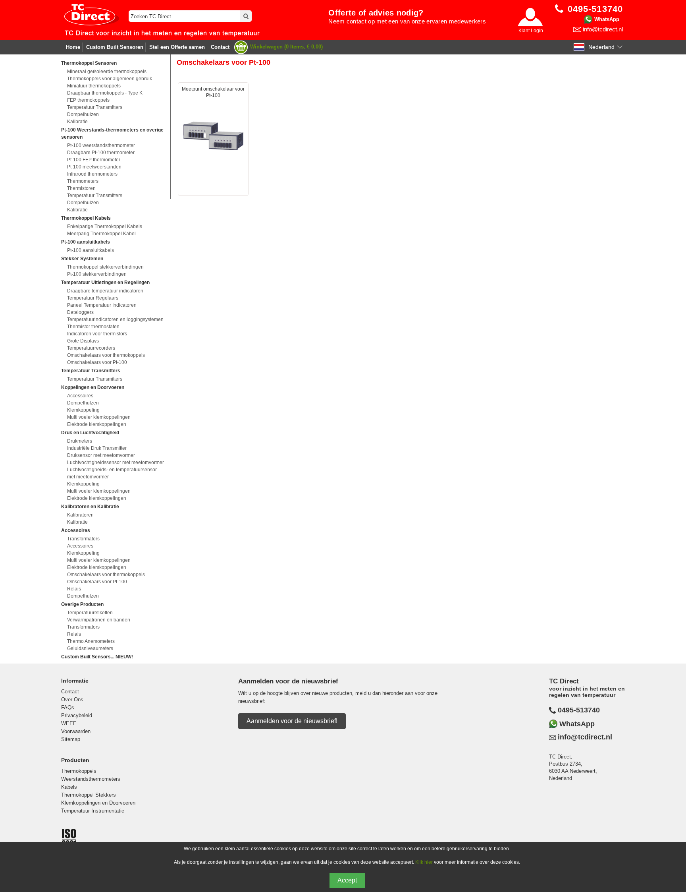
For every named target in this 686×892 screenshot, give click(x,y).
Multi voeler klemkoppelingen (99, 417)
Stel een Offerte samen (177, 47)
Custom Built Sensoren (114, 47)
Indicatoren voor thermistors (97, 334)
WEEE (69, 723)
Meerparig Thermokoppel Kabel (101, 233)
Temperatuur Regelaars (92, 298)
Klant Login (530, 30)
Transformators (83, 539)
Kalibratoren (80, 515)
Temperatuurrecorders (91, 348)
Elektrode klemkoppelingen (96, 424)
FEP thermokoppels (88, 100)
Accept (347, 880)
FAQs (67, 707)
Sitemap (70, 739)
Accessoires (80, 396)
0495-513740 (579, 710)
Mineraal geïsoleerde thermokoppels (106, 71)
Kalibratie (77, 121)
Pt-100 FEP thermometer (93, 160)
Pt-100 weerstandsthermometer (101, 145)
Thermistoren (81, 188)
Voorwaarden (76, 731)
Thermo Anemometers (91, 641)
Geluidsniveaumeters (90, 648)
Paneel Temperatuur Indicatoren (102, 305)
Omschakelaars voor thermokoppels (106, 355)
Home (73, 47)
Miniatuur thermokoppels (94, 86)
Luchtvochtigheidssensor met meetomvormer (115, 462)
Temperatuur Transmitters (94, 107)
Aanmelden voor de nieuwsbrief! (292, 721)
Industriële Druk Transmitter (97, 448)
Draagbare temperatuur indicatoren (105, 291)
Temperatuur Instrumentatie (92, 811)
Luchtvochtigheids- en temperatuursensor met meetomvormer (112, 473)
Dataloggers (80, 312)
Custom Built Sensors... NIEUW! (97, 657)
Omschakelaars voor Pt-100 (97, 362)
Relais (74, 589)
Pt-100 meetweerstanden (94, 167)
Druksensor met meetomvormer (101, 455)
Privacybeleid (76, 715)
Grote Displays (83, 341)
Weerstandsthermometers (90, 779)
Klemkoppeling (83, 410)
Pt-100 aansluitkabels (90, 250)
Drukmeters (79, 441)
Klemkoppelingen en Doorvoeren (98, 803)
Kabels (69, 787)
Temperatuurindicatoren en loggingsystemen (115, 319)
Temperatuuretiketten (90, 612)
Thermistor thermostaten (93, 326)
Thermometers (82, 181)
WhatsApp (606, 19)
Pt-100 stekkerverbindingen (97, 274)
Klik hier (424, 862)
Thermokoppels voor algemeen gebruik (109, 78)
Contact (220, 47)
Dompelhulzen (83, 114)
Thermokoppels (78, 771)
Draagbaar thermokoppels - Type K (105, 93)
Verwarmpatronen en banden (98, 620)
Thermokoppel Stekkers (88, 795)
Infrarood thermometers (92, 174)
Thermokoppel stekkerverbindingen (105, 267)
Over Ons (72, 699)
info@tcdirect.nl (603, 29)
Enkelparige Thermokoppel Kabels (104, 226)
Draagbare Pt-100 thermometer (101, 152)
